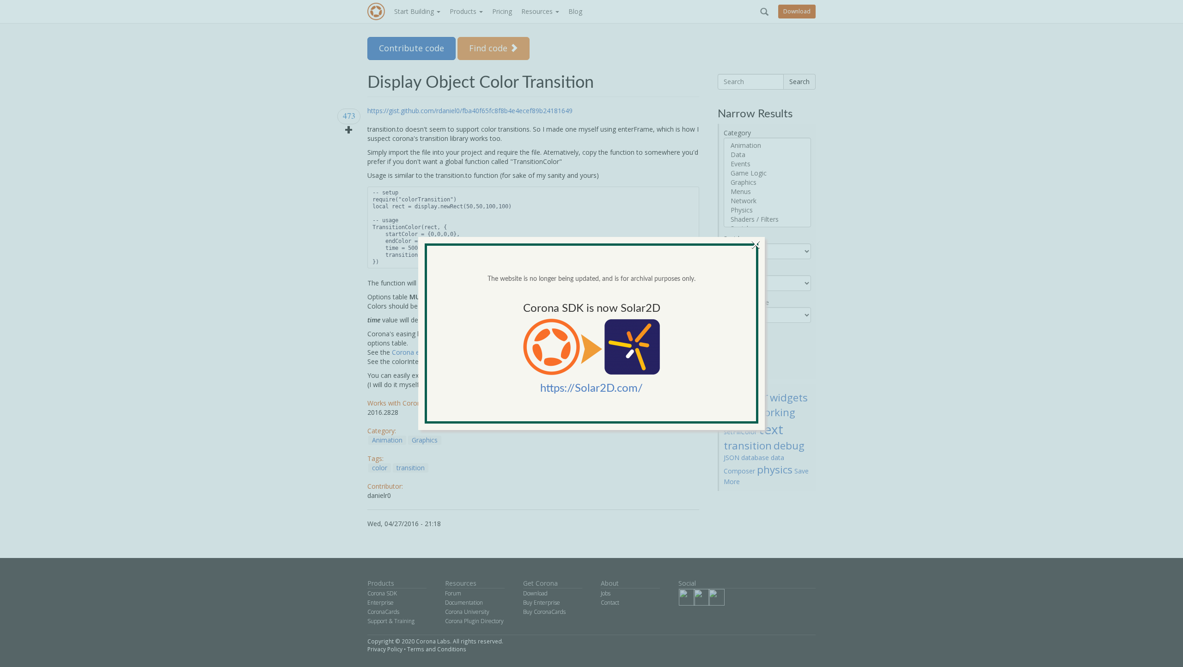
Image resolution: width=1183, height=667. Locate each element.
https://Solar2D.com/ (591, 388)
